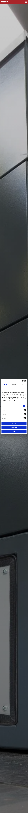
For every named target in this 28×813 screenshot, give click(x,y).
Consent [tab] (5, 384)
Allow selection (14, 427)
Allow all (14, 423)
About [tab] (23, 384)
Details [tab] (14, 384)
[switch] (25, 410)
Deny (14, 431)
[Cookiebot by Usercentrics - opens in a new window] (21, 381)
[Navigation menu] (26, 2)
